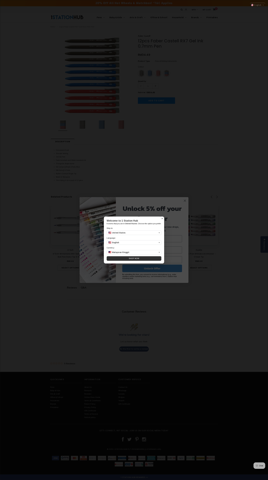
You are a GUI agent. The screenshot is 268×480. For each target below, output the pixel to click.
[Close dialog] (162, 218)
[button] (257, 5)
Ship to (110, 228)
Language (111, 238)
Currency (110, 248)
